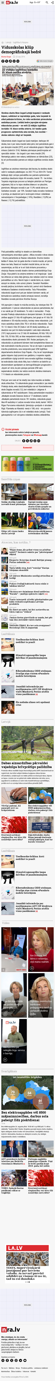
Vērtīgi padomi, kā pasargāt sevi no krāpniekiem (11, 808)
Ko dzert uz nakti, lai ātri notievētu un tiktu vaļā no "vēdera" (29, 610)
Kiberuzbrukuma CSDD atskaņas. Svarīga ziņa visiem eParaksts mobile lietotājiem (34, 673)
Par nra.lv (4, 1368)
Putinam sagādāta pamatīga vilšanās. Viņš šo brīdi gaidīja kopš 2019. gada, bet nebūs (40, 1162)
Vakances (26, 1371)
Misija (18, 1368)
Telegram (27, 435)
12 (46, 594)
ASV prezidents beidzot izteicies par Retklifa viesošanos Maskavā (13, 1161)
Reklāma (11, 1368)
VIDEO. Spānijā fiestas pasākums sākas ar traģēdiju (12, 1190)
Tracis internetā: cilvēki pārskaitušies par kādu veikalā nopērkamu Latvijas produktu (31, 601)
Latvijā (8, 42)
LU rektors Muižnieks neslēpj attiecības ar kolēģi (31, 577)
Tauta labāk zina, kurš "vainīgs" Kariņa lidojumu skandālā (29, 569)
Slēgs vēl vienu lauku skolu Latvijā (12, 532)
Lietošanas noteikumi (41, 1368)
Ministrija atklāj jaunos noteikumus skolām (40, 532)
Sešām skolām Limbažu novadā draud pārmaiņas (13, 503)
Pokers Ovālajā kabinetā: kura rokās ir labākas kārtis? (28, 584)
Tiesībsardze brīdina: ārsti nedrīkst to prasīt (30, 640)
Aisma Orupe (6, 57)
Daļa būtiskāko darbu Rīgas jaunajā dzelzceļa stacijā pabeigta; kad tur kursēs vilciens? (40, 838)
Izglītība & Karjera (20, 42)
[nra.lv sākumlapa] (12, 2)
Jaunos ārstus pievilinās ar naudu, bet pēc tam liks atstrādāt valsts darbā (30, 618)
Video (5, 923)
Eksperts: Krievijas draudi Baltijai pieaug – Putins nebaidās (31, 561)
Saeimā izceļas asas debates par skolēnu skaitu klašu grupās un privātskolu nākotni (39, 505)
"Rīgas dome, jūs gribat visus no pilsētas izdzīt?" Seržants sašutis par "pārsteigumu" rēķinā (31, 552)
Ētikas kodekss (16, 1371)
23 (28, 562)
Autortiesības (5, 1371)
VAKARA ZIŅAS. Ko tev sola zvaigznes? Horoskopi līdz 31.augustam (29, 626)
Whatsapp (38, 435)
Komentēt (27, 447)
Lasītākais (8, 634)
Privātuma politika (27, 1368)
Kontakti (33, 1371)
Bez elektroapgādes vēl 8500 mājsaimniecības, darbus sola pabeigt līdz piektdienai (40, 809)
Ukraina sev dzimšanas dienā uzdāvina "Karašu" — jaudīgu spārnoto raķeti (29, 592)
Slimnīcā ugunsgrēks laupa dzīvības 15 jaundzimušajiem (31, 656)
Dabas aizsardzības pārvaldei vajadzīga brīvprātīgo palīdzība (26, 765)
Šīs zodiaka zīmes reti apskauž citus (33, 703)
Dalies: (18, 441)
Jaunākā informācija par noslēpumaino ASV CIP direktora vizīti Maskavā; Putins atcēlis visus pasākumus (34, 690)
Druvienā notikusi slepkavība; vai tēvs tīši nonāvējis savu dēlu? (13, 837)
